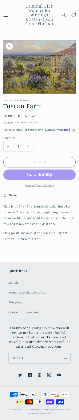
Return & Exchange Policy (27, 292)
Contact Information (23, 312)
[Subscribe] (65, 358)
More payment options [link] (39, 185)
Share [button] (12, 195)
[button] (5, 15)
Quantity (9, 138)
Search (13, 282)
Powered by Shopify (43, 413)
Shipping (8, 122)
